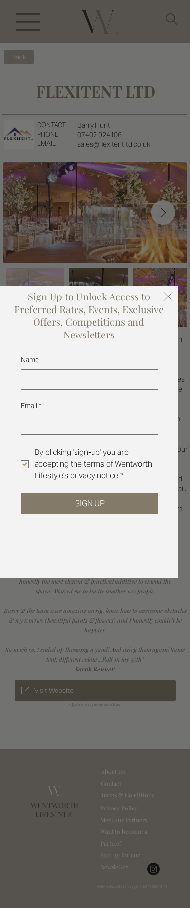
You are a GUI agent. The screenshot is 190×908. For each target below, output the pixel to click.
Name (30, 359)
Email (31, 405)
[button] (168, 297)
